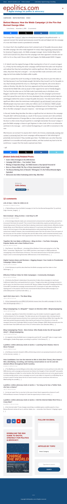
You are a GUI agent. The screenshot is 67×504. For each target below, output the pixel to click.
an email (27, 89)
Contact (5, 5)
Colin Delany (10, 28)
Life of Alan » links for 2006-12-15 (15, 203)
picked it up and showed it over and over (48, 101)
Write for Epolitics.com (14, 2)
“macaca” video (20, 37)
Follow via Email (26, 2)
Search (49, 469)
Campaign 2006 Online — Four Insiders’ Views (21, 162)
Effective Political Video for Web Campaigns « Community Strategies (29, 275)
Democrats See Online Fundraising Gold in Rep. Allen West (25, 175)
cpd (6, 147)
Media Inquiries (50, 5)
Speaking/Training (39, 5)
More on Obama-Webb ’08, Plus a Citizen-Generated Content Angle (27, 167)
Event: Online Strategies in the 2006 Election (20, 160)
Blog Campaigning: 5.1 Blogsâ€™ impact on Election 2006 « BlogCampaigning (32, 309)
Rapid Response (19, 18)
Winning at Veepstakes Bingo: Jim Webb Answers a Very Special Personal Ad (30, 165)
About (5, 2)
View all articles (21, 189)
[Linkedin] (14, 421)
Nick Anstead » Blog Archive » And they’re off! (20, 216)
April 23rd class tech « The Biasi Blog (17, 296)
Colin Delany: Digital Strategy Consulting (45, 2)
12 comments (32, 28)
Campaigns (7, 18)
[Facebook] (9, 421)
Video (28, 18)
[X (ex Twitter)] (23, 421)
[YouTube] (18, 421)
